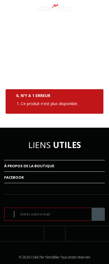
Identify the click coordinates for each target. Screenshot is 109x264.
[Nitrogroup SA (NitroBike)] (54, 6)
